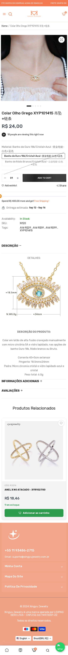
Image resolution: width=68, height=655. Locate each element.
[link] (7, 650)
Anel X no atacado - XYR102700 (25, 489)
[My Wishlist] (61, 423)
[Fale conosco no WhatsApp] (60, 647)
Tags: (5, 227)
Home (5, 26)
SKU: (4, 223)
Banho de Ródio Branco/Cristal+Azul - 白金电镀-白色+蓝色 (34, 163)
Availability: (8, 218)
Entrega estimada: (17, 207)
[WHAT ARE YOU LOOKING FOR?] (10, 14)
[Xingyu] (34, 14)
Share (62, 185)
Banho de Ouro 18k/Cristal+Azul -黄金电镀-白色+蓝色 (33, 156)
